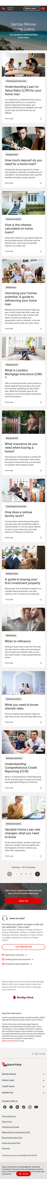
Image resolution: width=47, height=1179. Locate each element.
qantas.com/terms (9, 1041)
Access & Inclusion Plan (11, 1143)
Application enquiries (14, 955)
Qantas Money (9, 1074)
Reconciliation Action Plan (12, 1138)
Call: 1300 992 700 (23, 947)
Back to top (40, 1054)
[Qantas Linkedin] (17, 1107)
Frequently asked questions (17, 964)
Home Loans (30, 8)
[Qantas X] (11, 1107)
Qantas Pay (7, 1092)
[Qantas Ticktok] (24, 1107)
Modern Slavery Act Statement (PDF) (16, 1132)
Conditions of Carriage (10, 1127)
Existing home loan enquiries (17, 959)
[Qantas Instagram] (30, 1107)
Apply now (23, 901)
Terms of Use (7, 1122)
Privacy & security (9, 1116)
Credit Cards (8, 1086)
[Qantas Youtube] (36, 1107)
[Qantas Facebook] (5, 1107)
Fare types (6, 1148)
